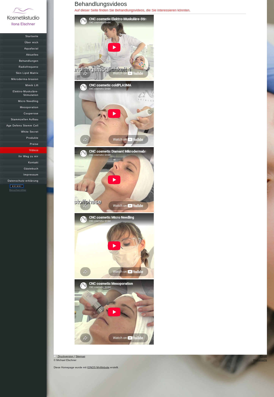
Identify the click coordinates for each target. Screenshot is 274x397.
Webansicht (260, 360)
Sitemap (80, 356)
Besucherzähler (17, 190)
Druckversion (65, 356)
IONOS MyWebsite (98, 367)
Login (263, 356)
